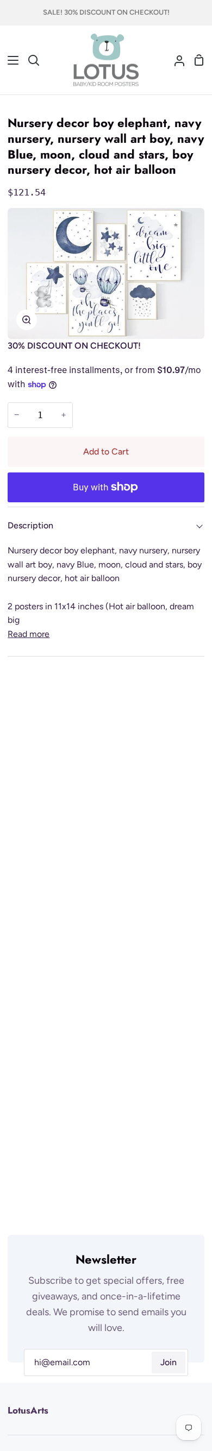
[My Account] (175, 60)
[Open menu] (10, 60)
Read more (28, 634)
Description (30, 525)
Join (168, 1362)
